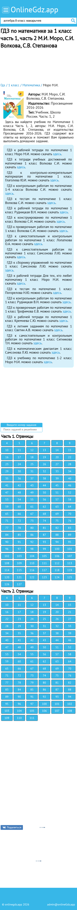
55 (32, 499)
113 (69, 563)
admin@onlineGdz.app (61, 904)
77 (6, 528)
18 (32, 457)
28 (69, 464)
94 (57, 542)
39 (57, 478)
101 (69, 549)
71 (6, 520)
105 (44, 556)
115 (19, 570)
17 (19, 457)
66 (19, 514)
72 (19, 520)
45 (57, 485)
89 (69, 535)
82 (57, 528)
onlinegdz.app (13, 904)
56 (44, 499)
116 (32, 570)
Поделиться (14, 827)
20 (57, 457)
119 (69, 570)
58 (69, 499)
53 (6, 499)
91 (19, 542)
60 (19, 506)
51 (57, 492)
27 (57, 464)
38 (44, 478)
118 (57, 570)
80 (32, 528)
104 (32, 556)
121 (19, 577)
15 (69, 450)
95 (69, 542)
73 (32, 520)
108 (7, 563)
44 (44, 485)
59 (6, 506)
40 (69, 478)
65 (6, 514)
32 (44, 471)
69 (57, 514)
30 (19, 471)
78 (19, 528)
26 (44, 464)
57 (57, 499)
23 (6, 464)
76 (69, 520)
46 (69, 485)
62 (44, 506)
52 (69, 492)
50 (44, 492)
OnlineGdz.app (34, 9)
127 (19, 584)
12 (32, 450)
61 (32, 506)
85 (19, 535)
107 (69, 556)
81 (44, 528)
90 (6, 542)
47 (6, 492)
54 (19, 499)
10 (6, 450)
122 (32, 577)
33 (57, 471)
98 (32, 549)
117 (44, 570)
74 (44, 520)
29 (6, 471)
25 (32, 464)
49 (32, 492)
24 (19, 464)
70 (69, 514)
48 (19, 492)
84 (6, 535)
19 (44, 457)
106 (57, 556)
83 (69, 528)
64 (69, 506)
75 (57, 520)
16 (6, 457)
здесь (57, 154)
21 (69, 612)
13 (44, 450)
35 (6, 478)
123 (44, 577)
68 (44, 514)
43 (32, 485)
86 (32, 535)
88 (57, 535)
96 (6, 549)
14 (57, 450)
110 (32, 563)
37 (32, 478)
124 (57, 577)
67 (32, 514)
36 (19, 478)
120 (7, 577)
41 (6, 485)
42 (19, 485)
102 (7, 556)
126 (7, 584)
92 (32, 542)
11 (19, 450)
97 (19, 549)
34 (69, 471)
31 (32, 471)
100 (57, 549)
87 (44, 535)
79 (32, 682)
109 (19, 563)
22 (69, 457)
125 (69, 577)
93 (44, 542)
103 (19, 556)
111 (44, 563)
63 (57, 506)
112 (57, 563)
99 (44, 549)
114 (7, 570)
